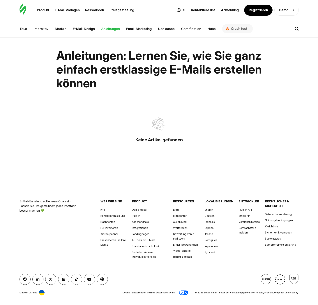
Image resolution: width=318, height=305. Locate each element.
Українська (211, 246)
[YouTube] (89, 279)
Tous (23, 29)
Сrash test (239, 29)
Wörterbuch (180, 227)
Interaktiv (40, 29)
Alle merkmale (140, 221)
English (209, 209)
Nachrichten (107, 221)
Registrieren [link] (258, 10)
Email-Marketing (139, 29)
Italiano (209, 234)
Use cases (166, 29)
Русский (210, 252)
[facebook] (25, 279)
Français (210, 221)
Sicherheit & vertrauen (278, 232)
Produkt (43, 10)
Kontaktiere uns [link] (203, 10)
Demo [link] (283, 10)
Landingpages (140, 234)
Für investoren (109, 227)
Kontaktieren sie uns (112, 215)
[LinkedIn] (37, 279)
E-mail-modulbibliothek (146, 246)
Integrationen (140, 227)
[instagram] (63, 279)
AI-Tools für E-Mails (143, 240)
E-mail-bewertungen (185, 244)
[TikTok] (76, 279)
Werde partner (109, 234)
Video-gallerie (182, 250)
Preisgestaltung (121, 10)
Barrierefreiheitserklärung (280, 244)
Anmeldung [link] (230, 10)
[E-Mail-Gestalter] (23, 10)
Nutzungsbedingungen (279, 220)
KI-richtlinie (271, 226)
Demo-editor (139, 209)
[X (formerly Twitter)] (50, 279)
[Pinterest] (102, 279)
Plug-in (136, 215)
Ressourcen (94, 10)
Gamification (191, 29)
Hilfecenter (180, 215)
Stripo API (244, 215)
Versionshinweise (249, 221)
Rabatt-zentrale (182, 256)
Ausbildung (180, 221)
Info (102, 209)
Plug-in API (245, 209)
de (184, 10)
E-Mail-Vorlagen (67, 10)
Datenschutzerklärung (278, 214)
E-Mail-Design (84, 29)
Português (211, 240)
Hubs (212, 29)
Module (60, 29)
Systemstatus (273, 238)
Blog (176, 209)
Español (209, 227)
